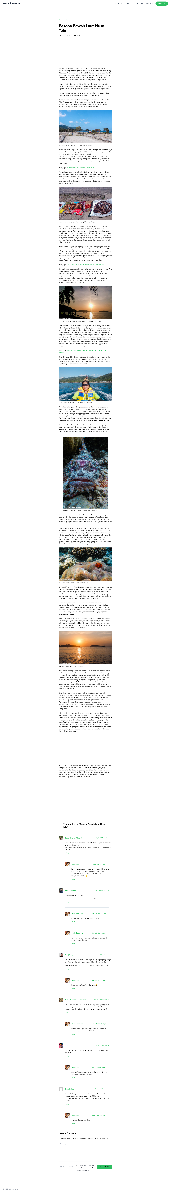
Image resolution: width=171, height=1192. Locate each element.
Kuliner (140, 3)
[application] (122, 3)
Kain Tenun (130, 3)
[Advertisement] (85, 53)
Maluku (63, 20)
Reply (67, 853)
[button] (162, 4)
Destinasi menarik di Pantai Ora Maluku (80, 168)
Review (148, 3)
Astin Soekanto (11, 3)
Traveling (118, 3)
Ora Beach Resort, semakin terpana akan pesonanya (85, 265)
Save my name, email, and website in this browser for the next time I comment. (85, 1168)
